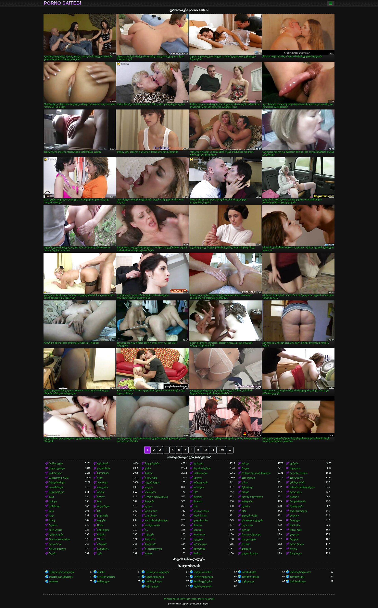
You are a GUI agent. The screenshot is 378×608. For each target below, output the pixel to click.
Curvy (52, 520)
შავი (51, 496)
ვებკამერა (103, 548)
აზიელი (198, 477)
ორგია (293, 548)
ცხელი (149, 487)
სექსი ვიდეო (152, 586)
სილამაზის (151, 477)
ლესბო (246, 506)
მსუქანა (101, 534)
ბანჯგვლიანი (201, 482)
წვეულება (150, 544)
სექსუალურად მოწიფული (256, 473)
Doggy (245, 468)
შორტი (197, 553)
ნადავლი (295, 468)
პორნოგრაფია (153, 581)
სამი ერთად (248, 477)
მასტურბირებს (57, 482)
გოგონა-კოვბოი (299, 473)
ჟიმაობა (53, 581)
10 (205, 450)
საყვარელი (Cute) (59, 477)
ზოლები (149, 501)
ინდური (101, 520)
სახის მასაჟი (200, 515)
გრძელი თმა (152, 525)
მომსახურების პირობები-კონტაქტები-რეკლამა (189, 599)
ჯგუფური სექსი (250, 515)
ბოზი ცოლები (201, 511)
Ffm (195, 506)
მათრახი (295, 525)
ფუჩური (294, 463)
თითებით (150, 492)
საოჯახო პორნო (106, 576)
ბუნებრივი (247, 487)
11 (212, 450)
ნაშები (148, 473)
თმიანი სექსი (249, 572)
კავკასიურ (151, 515)
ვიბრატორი (55, 529)
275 (221, 450)
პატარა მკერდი (202, 468)
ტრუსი (100, 492)
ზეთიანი (198, 529)
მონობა (198, 525)
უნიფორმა (199, 548)
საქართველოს (153, 548)
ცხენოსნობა (103, 468)
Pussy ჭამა (296, 529)
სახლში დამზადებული (302, 487)
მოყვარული (296, 477)
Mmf (244, 511)
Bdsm (100, 525)
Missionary (103, 473)
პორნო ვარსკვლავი (156, 496)
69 (146, 529)
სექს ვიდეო (248, 581)
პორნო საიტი (297, 576)
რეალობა (247, 525)
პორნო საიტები (250, 576)
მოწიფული (103, 529)
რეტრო (53, 525)
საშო (100, 477)
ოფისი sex (199, 534)
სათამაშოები (56, 487)
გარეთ (53, 501)
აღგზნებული (152, 482)
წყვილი (198, 496)
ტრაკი (245, 463)
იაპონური (199, 487)
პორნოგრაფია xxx (300, 572)
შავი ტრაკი (55, 544)
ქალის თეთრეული (252, 496)
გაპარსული (55, 473)
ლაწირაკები (201, 473)
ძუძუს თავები (56, 534)
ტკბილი (294, 496)
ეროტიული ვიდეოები (157, 572)
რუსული (294, 539)
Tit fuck (101, 539)
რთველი (295, 520)
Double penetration (59, 539)
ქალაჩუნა (102, 515)
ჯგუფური (198, 539)
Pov (196, 492)
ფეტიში (246, 529)
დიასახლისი (201, 520)
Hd (98, 511)
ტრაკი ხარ (151, 511)
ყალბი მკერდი (250, 553)
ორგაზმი (102, 544)
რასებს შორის (298, 501)
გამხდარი (247, 501)
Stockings (102, 482)
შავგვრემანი (152, 463)
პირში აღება (56, 463)
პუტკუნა (149, 534)
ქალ (51, 515)
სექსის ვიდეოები (154, 576)
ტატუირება (103, 506)
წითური (198, 501)
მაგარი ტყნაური (203, 581)
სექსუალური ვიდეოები (61, 572)
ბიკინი (52, 553)
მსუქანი (246, 544)
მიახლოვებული (298, 511)
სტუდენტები (296, 506)
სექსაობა (199, 463)
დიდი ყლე (296, 492)
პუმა (99, 553)
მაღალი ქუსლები (251, 534)
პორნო (101, 572)
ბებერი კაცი (200, 544)
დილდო (294, 515)
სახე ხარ (150, 539)
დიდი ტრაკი (297, 544)
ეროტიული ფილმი (252, 520)
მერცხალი (296, 553)
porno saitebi (62, 3)
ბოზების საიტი (298, 581)
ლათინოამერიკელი (156, 520)
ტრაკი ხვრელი (57, 548)
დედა (148, 506)
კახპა (245, 482)
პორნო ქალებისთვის (61, 576)
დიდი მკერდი (57, 468)
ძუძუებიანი (103, 463)
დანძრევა (54, 506)
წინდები (246, 548)
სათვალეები (249, 539)
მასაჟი (148, 553)
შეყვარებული (56, 492)
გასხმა (245, 492)
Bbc (99, 501)
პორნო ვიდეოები (203, 576)
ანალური (102, 487)
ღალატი (294, 534)
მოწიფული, (103, 581)
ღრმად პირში (297, 482)
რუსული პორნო (202, 572)
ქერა (148, 468)
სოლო (101, 496)
